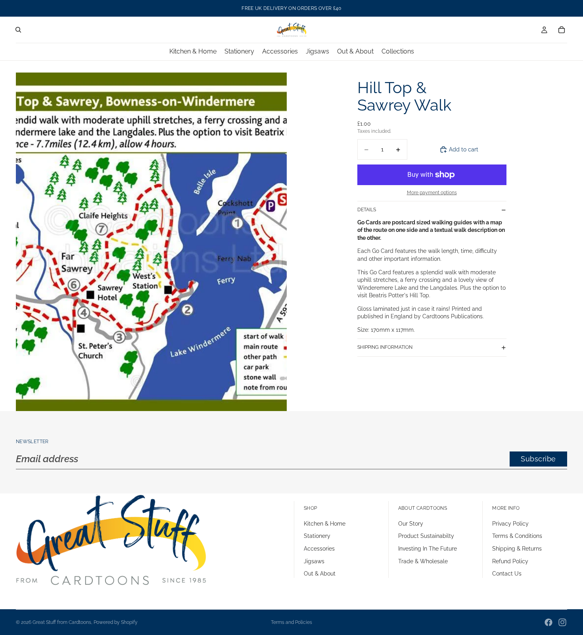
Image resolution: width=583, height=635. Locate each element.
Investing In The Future (427, 548)
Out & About (320, 573)
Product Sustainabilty (426, 536)
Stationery (317, 536)
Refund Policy (510, 561)
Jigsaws (314, 561)
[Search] (18, 29)
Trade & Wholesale (423, 561)
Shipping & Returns (517, 548)
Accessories (319, 548)
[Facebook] (548, 622)
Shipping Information (384, 347)
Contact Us (507, 573)
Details (366, 209)
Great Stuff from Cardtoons (62, 622)
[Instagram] (562, 622)
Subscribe (538, 459)
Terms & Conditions (517, 536)
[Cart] (561, 29)
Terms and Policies (291, 622)
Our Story (410, 523)
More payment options (432, 192)
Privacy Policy (510, 523)
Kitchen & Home (324, 523)
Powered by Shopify (116, 622)
